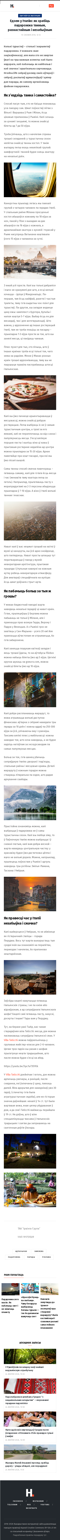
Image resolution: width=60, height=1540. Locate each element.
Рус (51, 6)
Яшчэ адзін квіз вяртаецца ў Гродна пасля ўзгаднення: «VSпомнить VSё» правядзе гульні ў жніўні (29, 1433)
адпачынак (21, 1251)
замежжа (39, 1251)
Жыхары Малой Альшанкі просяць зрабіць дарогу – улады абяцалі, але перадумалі (27, 1464)
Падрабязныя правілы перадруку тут (30, 1535)
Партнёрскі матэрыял (30, 16)
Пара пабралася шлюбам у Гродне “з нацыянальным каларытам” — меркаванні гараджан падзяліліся (27, 1400)
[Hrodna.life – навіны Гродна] (12, 6)
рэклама (46, 1257)
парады (31, 1257)
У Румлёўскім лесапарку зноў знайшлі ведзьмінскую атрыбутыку (24, 1369)
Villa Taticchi (11, 1040)
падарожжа (14, 1257)
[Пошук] (42, 6)
